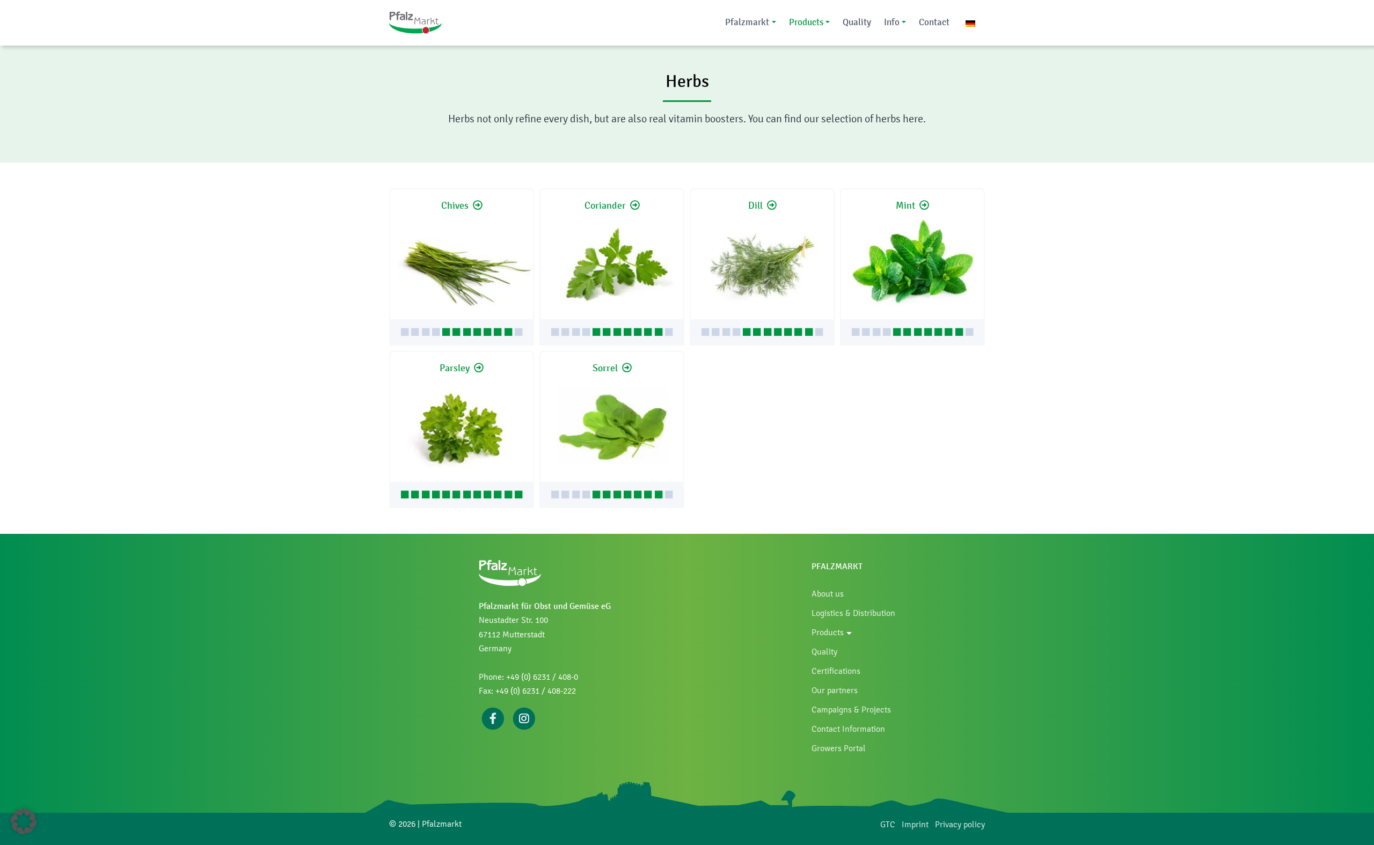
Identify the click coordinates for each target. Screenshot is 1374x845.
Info (892, 22)
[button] (23, 821)
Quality (857, 22)
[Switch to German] (970, 23)
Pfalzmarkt (747, 22)
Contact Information (848, 729)
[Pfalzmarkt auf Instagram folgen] (524, 717)
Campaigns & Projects (851, 709)
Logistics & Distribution (853, 613)
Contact (934, 22)
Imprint (915, 824)
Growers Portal (839, 748)
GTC (887, 824)
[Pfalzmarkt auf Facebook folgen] (493, 717)
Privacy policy (960, 824)
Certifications (836, 671)
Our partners (835, 690)
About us (828, 594)
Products (806, 22)
